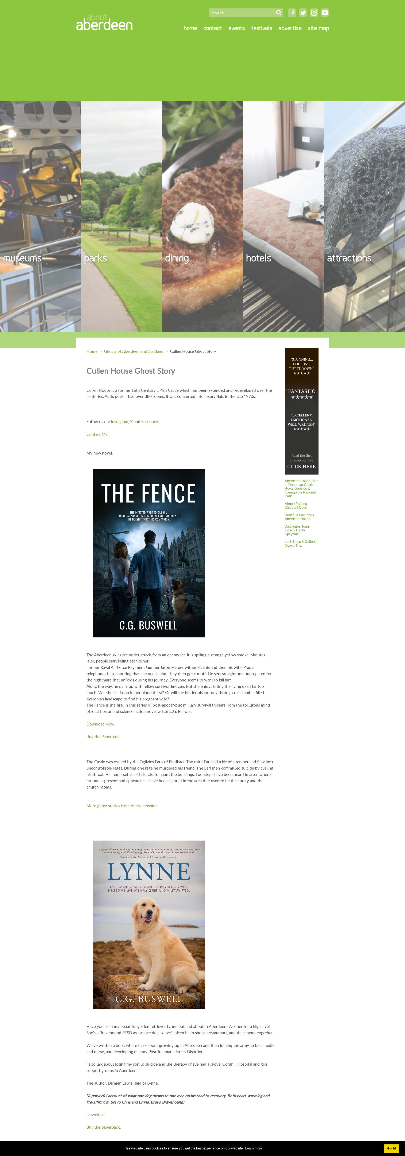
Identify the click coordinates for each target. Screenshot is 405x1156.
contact (212, 28)
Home (91, 351)
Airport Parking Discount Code (296, 505)
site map (318, 28)
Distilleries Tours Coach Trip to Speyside (297, 530)
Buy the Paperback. (103, 736)
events (236, 28)
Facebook (149, 421)
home (190, 28)
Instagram (119, 421)
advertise (290, 28)
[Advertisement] (202, 69)
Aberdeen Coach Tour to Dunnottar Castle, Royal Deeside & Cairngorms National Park (301, 488)
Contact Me (97, 434)
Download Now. (100, 724)
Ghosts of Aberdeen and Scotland (133, 351)
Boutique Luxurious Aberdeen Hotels (299, 517)
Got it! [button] (391, 1148)
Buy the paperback (103, 1127)
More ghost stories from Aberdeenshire (121, 805)
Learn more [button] (253, 1148)
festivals (261, 28)
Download (95, 1114)
